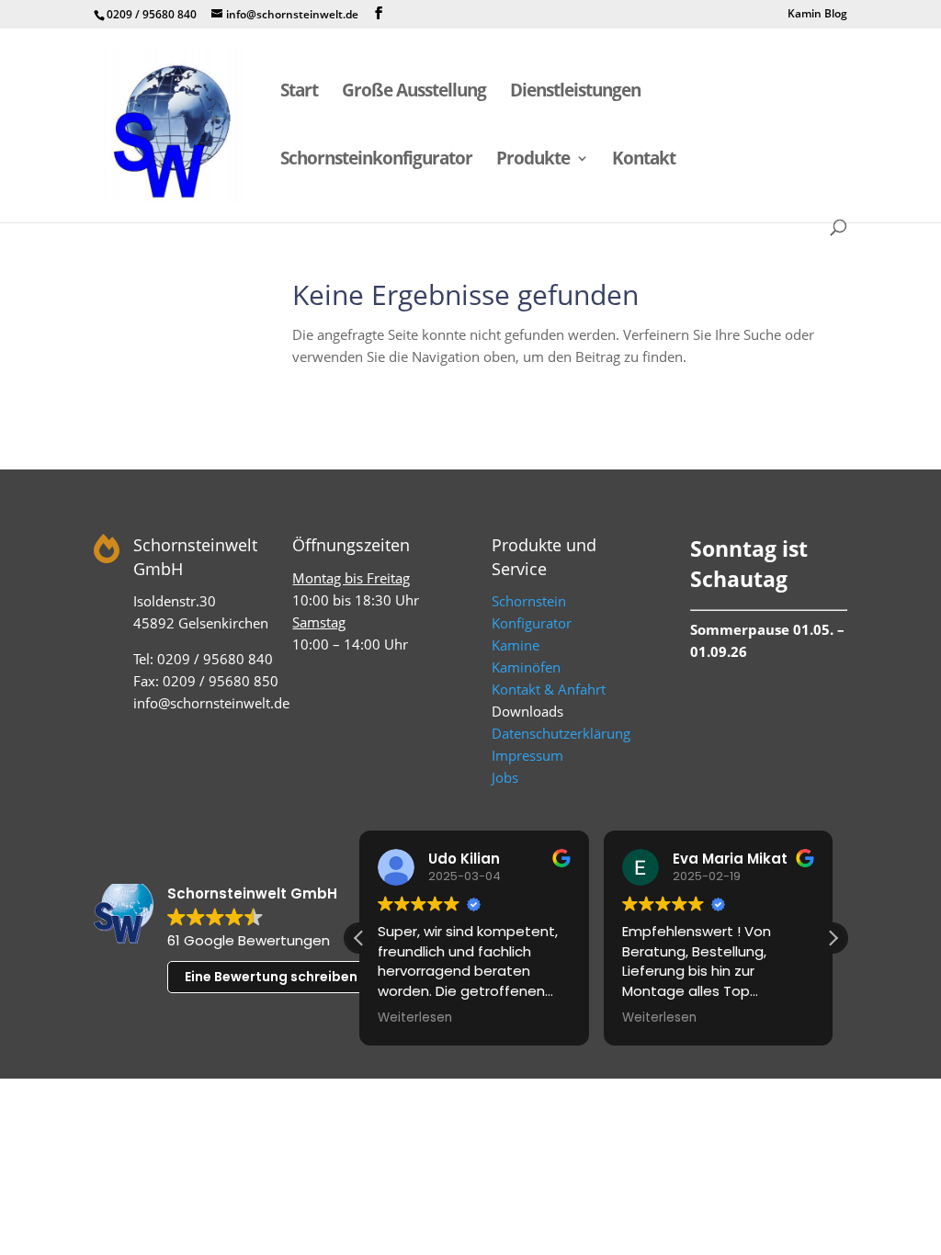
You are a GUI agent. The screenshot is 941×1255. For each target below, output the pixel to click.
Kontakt (643, 161)
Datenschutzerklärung (561, 733)
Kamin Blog (817, 14)
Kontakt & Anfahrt (549, 689)
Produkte (533, 161)
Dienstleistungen (575, 93)
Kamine (515, 645)
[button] (832, 938)
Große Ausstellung (414, 93)
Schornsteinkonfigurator (376, 161)
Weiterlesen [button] (415, 1018)
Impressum (527, 755)
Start (299, 93)
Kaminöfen (526, 667)
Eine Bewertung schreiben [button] (271, 976)
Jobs (505, 777)
